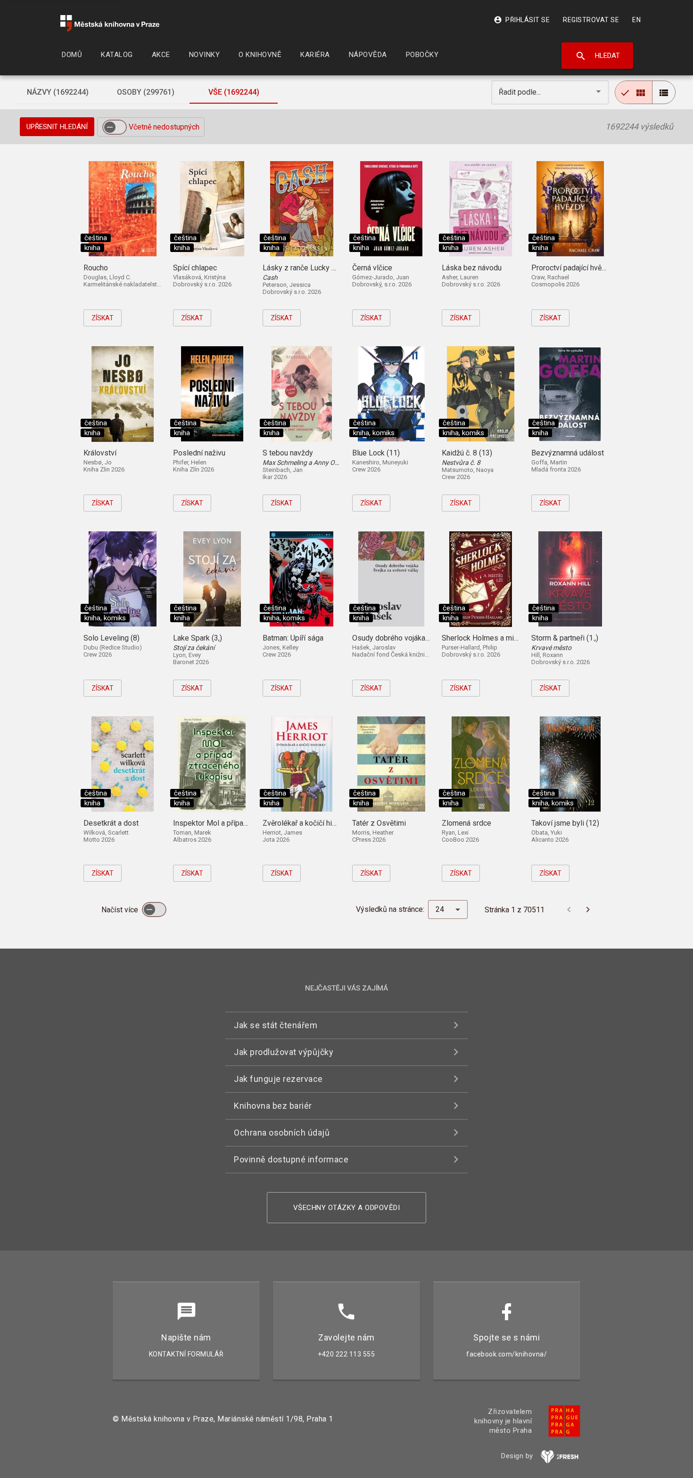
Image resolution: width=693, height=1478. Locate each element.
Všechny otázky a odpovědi (346, 1207)
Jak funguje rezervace (278, 1079)
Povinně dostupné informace (291, 1159)
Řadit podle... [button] (521, 92)
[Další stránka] (587, 909)
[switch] (114, 127)
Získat (102, 318)
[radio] (633, 92)
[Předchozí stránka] (569, 909)
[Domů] (109, 23)
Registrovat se (591, 20)
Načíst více (120, 909)
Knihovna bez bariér (273, 1106)
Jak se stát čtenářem (275, 1025)
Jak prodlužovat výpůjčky (283, 1052)
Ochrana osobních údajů (282, 1132)
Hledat (597, 56)
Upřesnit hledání (57, 126)
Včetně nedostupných (164, 126)
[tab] (57, 92)
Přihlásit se (522, 20)
